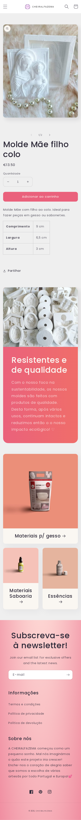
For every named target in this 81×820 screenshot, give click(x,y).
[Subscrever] (67, 675)
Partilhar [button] (14, 271)
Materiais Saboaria (20, 593)
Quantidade (11, 174)
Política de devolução (25, 723)
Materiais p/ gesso (38, 536)
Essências (60, 596)
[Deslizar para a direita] (49, 134)
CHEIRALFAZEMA (44, 811)
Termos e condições (24, 704)
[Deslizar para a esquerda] (31, 134)
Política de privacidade (26, 714)
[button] (5, 6)
